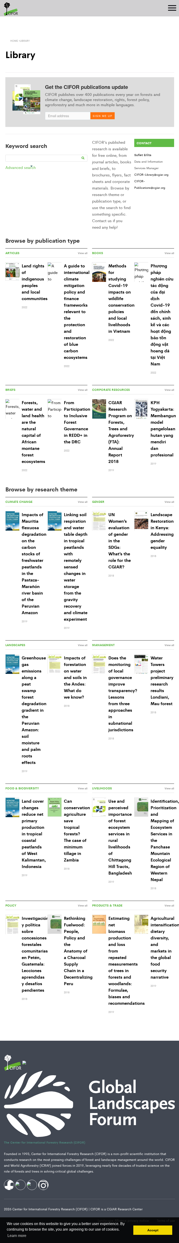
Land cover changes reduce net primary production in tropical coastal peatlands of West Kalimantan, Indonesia (34, 833)
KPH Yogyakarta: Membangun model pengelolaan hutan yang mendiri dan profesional (163, 428)
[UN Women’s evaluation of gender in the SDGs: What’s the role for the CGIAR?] (99, 521)
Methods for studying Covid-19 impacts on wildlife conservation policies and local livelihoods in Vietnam (121, 298)
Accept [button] (152, 1230)
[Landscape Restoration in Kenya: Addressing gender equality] (141, 521)
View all (82, 253)
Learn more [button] (16, 1236)
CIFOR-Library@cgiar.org (151, 174)
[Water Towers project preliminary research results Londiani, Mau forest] (141, 664)
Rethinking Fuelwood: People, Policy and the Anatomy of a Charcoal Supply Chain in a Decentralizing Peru (78, 950)
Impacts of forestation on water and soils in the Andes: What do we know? (75, 677)
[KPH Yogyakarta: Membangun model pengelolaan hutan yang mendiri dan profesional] (141, 409)
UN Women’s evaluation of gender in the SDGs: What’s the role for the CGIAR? (119, 540)
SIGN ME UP (102, 116)
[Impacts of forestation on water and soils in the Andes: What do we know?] (55, 664)
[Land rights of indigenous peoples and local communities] (12, 271)
